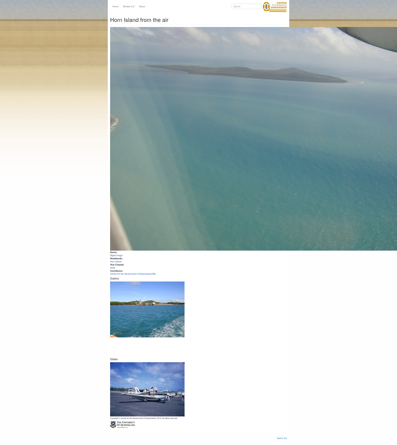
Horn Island (115, 261)
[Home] (274, 6)
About (142, 6)
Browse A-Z (129, 6)
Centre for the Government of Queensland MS (133, 273)
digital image (116, 255)
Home (115, 6)
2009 (112, 267)
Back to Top (282, 438)
